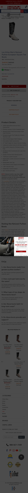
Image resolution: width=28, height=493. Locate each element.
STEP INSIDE (21, 251)
